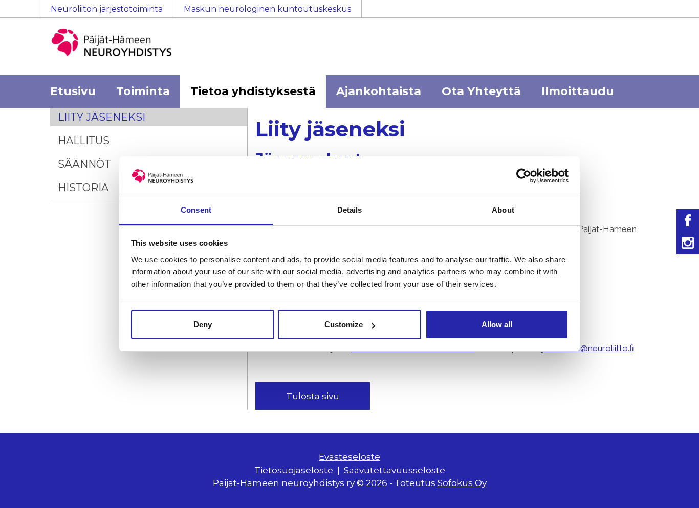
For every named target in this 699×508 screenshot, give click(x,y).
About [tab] (503, 209)
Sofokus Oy (462, 483)
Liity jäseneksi (101, 117)
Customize (343, 324)
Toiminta (143, 91)
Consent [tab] (196, 209)
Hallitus (84, 140)
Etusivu (73, 91)
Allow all (497, 324)
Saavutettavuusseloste (394, 470)
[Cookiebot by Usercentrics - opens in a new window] (524, 175)
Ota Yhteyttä (481, 91)
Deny (202, 324)
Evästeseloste (349, 457)
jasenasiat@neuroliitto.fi (588, 348)
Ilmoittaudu (577, 91)
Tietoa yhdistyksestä (253, 91)
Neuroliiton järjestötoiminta (107, 9)
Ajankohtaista (378, 91)
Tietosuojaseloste (294, 470)
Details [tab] (349, 209)
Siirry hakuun (668, 14)
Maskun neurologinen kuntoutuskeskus (267, 9)
